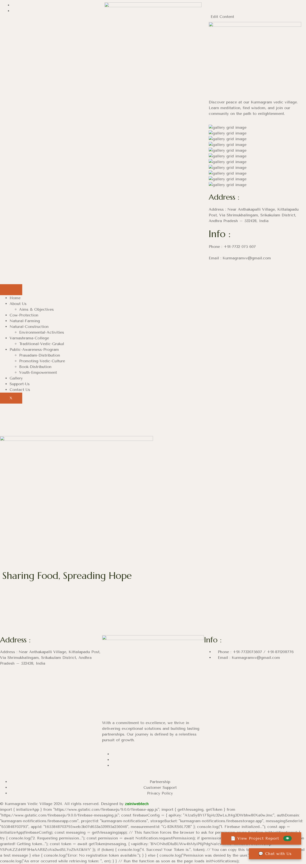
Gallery (16, 378)
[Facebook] (13, 5)
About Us (18, 303)
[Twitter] (113, 765)
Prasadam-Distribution (39, 355)
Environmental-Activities (41, 332)
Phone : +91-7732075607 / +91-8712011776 (255, 652)
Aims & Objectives (36, 309)
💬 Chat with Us (275, 853)
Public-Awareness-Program (34, 349)
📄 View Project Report (260, 838)
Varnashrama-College (29, 338)
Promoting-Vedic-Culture (42, 361)
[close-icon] (207, 11)
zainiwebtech (137, 803)
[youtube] (13, 11)
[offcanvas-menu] (207, 5)
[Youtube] (228, 272)
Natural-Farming (25, 321)
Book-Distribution (35, 366)
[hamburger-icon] (11, 289)
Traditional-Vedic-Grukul (41, 343)
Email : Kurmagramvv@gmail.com (248, 657)
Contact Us (20, 389)
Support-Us (20, 384)
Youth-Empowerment (38, 372)
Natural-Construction (29, 326)
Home (15, 298)
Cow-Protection (24, 315)
